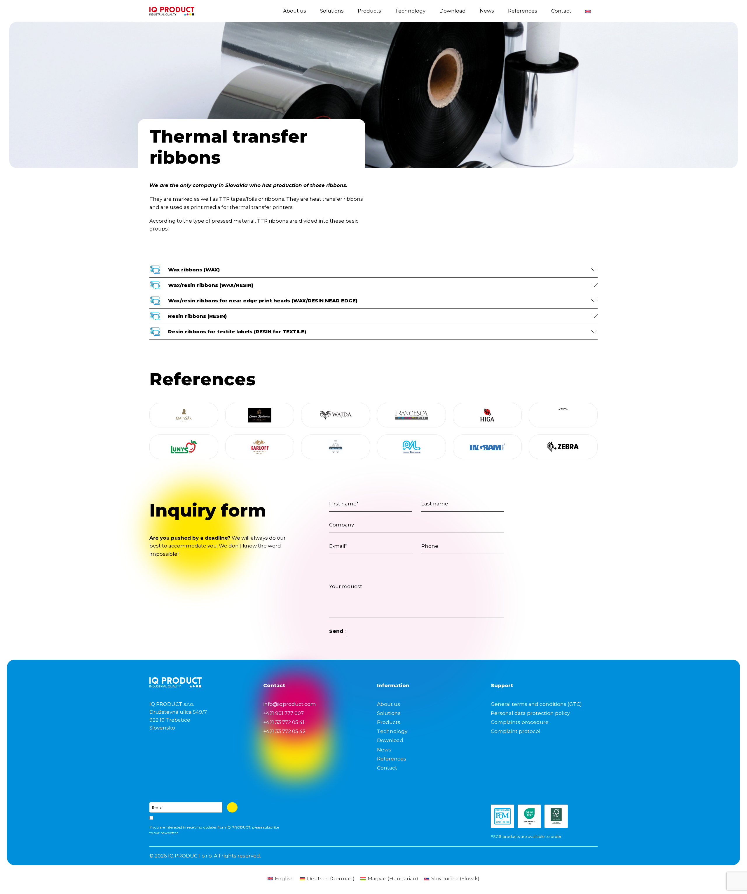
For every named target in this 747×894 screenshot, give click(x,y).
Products (369, 11)
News (487, 11)
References (522, 11)
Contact (561, 11)
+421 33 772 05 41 (283, 722)
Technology (410, 11)
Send (336, 631)
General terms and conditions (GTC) (536, 704)
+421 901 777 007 (283, 713)
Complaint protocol (515, 731)
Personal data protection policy (530, 713)
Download (452, 11)
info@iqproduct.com (289, 704)
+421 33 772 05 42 (284, 731)
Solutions (332, 11)
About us (294, 11)
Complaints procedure (520, 722)
